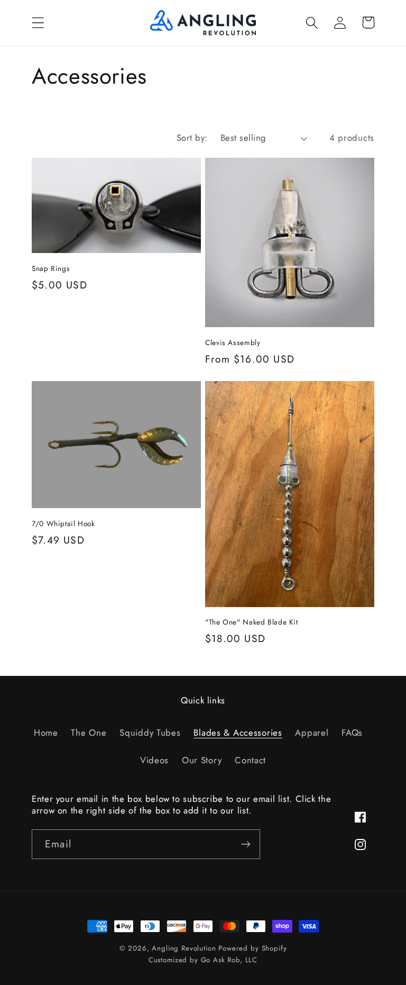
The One (88, 732)
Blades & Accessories (237, 732)
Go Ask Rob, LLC (229, 960)
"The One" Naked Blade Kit (251, 622)
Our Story (202, 760)
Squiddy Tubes (149, 732)
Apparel (311, 732)
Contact (250, 760)
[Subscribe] (246, 844)
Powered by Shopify (252, 948)
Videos (154, 760)
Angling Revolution (184, 948)
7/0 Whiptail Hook (63, 524)
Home (46, 732)
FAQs (352, 732)
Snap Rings (51, 269)
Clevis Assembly (232, 343)
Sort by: (192, 137)
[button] (38, 22)
